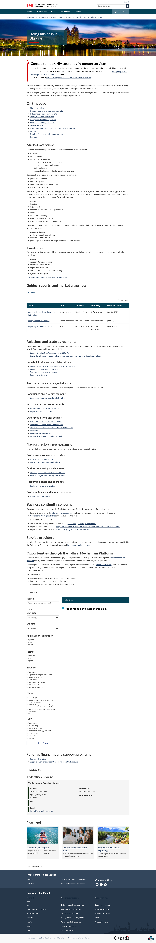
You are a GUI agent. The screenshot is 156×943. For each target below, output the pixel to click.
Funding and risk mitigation (41, 496)
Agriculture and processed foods (40, 675)
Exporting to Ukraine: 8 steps (40, 326)
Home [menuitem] (29, 11)
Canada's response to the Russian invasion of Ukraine (68, 78)
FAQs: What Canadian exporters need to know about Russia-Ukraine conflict (88, 526)
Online (30, 658)
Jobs (28, 905)
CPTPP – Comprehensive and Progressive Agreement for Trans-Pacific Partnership (43, 706)
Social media (31, 938)
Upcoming (31, 640)
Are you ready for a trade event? (75, 849)
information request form (62, 513)
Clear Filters (43, 743)
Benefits (29, 922)
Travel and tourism (33, 913)
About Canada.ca (59, 938)
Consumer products (36, 687)
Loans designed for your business (82, 523)
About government (101, 898)
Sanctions (34, 430)
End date (31, 623)
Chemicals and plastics (37, 682)
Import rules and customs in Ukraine (45, 408)
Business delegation (36, 728)
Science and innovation (103, 905)
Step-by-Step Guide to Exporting (109, 849)
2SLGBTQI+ (33, 698)
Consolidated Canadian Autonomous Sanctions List (51, 427)
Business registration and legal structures (47, 475)
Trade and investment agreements (44, 372)
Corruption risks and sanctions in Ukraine (47, 398)
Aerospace (33, 672)
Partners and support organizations (45, 462)
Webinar (32, 738)
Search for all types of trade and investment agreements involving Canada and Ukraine (66, 356)
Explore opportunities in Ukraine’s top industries (47, 277)
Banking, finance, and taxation (42, 486)
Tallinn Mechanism (103, 564)
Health (29, 926)
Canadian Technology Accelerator (40, 731)
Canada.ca (30, 17)
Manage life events (101, 922)
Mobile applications (44, 938)
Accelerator (33, 723)
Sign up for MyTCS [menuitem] (121, 11)
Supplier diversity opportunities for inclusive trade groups (54, 762)
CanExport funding (38, 759)
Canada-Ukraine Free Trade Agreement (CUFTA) (50, 353)
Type (29, 718)
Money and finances (68, 930)
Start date (31, 613)
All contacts (30, 898)
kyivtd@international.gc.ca (78, 545)
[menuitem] (46, 11)
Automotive (33, 680)
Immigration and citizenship (36, 909)
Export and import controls (41, 411)
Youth (97, 918)
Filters (32, 292)
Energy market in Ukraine (38, 320)
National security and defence (71, 909)
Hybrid (30, 661)
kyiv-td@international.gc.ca (41, 811)
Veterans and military (102, 913)
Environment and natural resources (73, 905)
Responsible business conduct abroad (46, 436)
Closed (30, 645)
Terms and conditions (75, 938)
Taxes (28, 930)
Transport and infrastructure (71, 922)
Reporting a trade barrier (40, 433)
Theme (30, 692)
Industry (31, 667)
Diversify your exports (38, 847)
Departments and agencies (70, 898)
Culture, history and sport (69, 913)
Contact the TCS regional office (43, 516)
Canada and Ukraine (38, 375)
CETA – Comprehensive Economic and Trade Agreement (42, 701)
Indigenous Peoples (102, 909)
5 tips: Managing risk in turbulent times (72, 529)
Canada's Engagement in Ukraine (44, 369)
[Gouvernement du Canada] (43, 5)
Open (30, 642)
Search (30, 598)
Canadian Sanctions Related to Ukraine (46, 422)
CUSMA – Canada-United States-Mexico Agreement (42, 710)
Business (30, 918)
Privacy (87, 938)
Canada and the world (68, 926)
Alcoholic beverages (36, 677)
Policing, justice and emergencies (72, 918)
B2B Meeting (33, 726)
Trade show (33, 736)
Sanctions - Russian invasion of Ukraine (46, 424)
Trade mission (34, 733)
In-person (31, 656)
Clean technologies (35, 685)
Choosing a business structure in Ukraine (47, 472)
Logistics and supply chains (41, 459)
